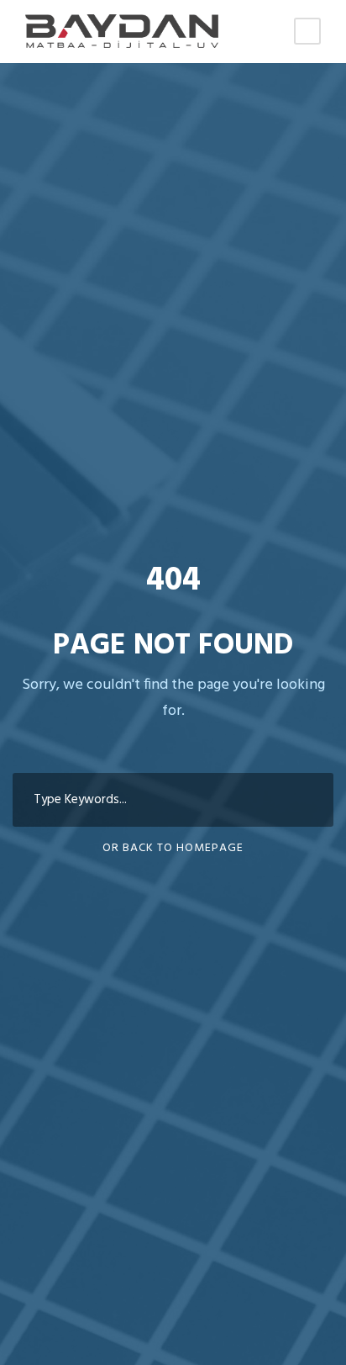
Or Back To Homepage (173, 848)
